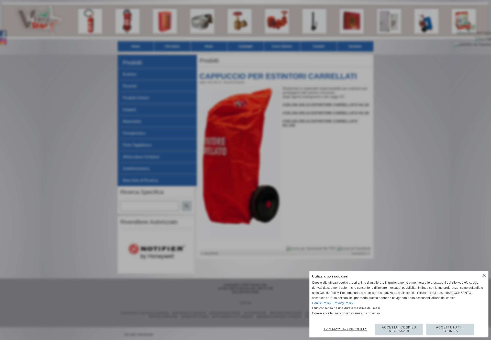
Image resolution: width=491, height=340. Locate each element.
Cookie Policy (321, 303)
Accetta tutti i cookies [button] (450, 329)
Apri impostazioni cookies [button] (345, 329)
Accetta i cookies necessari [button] (399, 329)
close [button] (484, 275)
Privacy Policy (343, 303)
